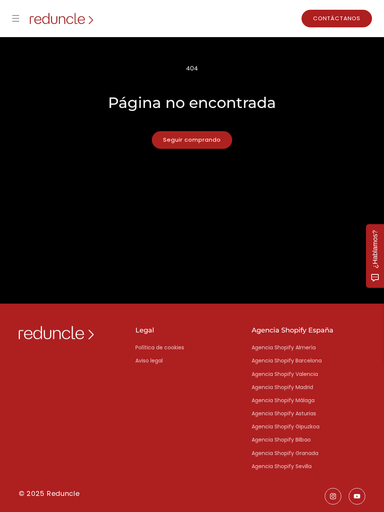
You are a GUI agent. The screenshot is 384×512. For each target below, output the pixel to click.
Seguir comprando (192, 140)
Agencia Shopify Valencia (285, 374)
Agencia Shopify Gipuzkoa (286, 426)
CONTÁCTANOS (336, 18)
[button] (16, 18)
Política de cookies (159, 347)
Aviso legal (149, 360)
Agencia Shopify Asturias (284, 413)
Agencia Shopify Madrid (282, 387)
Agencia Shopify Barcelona (287, 360)
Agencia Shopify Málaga (283, 400)
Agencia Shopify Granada (285, 453)
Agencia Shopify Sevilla (282, 466)
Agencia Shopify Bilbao (281, 439)
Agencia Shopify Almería (284, 347)
